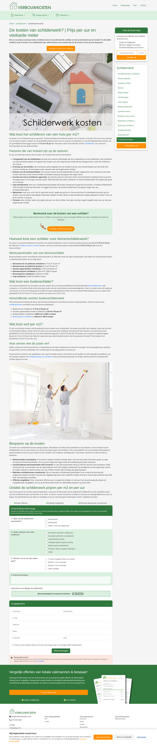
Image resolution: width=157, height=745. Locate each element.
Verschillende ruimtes (56, 539)
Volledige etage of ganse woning (60, 542)
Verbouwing (125, 5)
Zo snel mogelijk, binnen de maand (61, 559)
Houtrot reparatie (124, 78)
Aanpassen (141, 737)
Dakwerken (83, 719)
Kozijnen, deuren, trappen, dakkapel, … (62, 549)
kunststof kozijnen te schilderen (41, 357)
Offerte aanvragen (61, 651)
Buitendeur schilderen (126, 121)
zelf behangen (123, 97)
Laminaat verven (124, 111)
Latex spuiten (123, 102)
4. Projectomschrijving (19, 575)
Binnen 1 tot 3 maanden (57, 562)
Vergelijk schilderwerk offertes (60, 48)
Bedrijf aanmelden (120, 719)
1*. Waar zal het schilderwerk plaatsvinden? (22, 520)
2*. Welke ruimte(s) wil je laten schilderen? (22, 533)
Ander (50, 552)
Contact (143, 5)
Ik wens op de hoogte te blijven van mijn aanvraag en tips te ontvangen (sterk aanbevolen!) (48, 645)
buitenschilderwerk (94, 286)
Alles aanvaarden (103, 737)
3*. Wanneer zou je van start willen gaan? (24, 559)
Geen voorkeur (53, 569)
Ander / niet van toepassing (58, 526)
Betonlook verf (123, 135)
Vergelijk (130, 57)
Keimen (121, 88)
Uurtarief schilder (124, 83)
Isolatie (82, 721)
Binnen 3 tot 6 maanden (57, 565)
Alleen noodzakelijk (124, 737)
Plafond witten (123, 93)
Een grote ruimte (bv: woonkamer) (61, 536)
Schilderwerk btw (124, 130)
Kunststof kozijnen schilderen (129, 74)
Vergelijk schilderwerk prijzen (61, 229)
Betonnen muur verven (126, 116)
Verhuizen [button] (63, 15)
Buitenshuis (52, 523)
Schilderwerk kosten (35, 24)
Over (135, 5)
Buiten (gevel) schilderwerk (58, 546)
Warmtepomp (84, 727)
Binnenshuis (53, 519)
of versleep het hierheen (54, 594)
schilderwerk (89, 143)
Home (115, 5)
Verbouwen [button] (18, 15)
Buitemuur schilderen (126, 125)
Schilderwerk (21, 24)
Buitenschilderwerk (125, 107)
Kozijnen (82, 724)
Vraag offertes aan (131, 146)
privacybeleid (40, 661)
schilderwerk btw (15, 304)
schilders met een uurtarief (29, 245)
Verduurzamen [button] (41, 15)
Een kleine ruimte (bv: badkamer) (60, 533)
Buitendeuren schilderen (23, 316)
